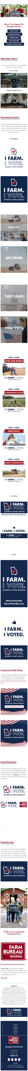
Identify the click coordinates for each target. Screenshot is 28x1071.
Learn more (4, 978)
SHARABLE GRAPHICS (14, 34)
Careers (15, 1026)
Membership (15, 1028)
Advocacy (15, 1031)
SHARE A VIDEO (14, 31)
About (15, 1030)
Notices (15, 1033)
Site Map (15, 1063)
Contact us (16, 775)
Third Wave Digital (19, 1067)
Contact (15, 1024)
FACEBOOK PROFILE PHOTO (14, 44)
